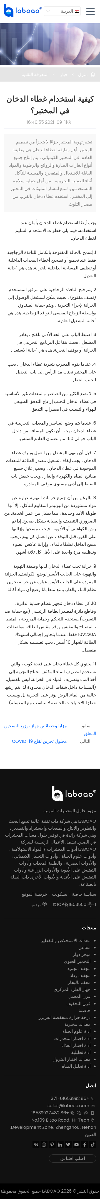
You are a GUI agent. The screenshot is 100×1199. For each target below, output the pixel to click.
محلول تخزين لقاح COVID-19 (39, 741)
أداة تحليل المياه (76, 1066)
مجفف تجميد (79, 968)
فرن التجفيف (78, 1003)
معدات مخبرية (77, 1024)
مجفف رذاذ (80, 975)
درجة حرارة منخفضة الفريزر (65, 1017)
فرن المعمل (79, 996)
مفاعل (84, 947)
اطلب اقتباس (72, 1158)
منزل (83, 74)
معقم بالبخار (79, 982)
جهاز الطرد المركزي (72, 989)
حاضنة (85, 1010)
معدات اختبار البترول (71, 1059)
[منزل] (23, 10)
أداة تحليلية (81, 1052)
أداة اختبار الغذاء (76, 1045)
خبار (63, 74)
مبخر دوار (82, 954)
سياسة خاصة (84, 894)
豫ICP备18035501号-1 (74, 904)
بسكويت (59, 894)
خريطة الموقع (34, 894)
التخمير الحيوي (77, 961)
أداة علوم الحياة (76, 1031)
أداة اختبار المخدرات (72, 1038)
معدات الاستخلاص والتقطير (66, 940)
